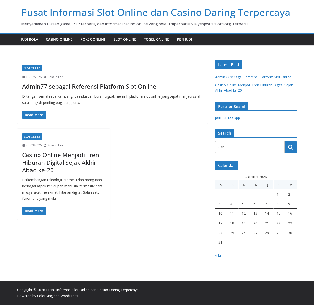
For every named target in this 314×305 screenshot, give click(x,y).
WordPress (69, 295)
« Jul (218, 255)
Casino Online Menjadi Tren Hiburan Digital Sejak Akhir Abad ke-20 (60, 162)
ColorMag (45, 295)
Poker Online (93, 39)
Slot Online (125, 39)
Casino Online (59, 39)
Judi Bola (29, 39)
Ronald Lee (55, 77)
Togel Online (156, 39)
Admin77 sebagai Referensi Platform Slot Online (89, 86)
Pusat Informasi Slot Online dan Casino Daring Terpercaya (155, 12)
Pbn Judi (184, 39)
